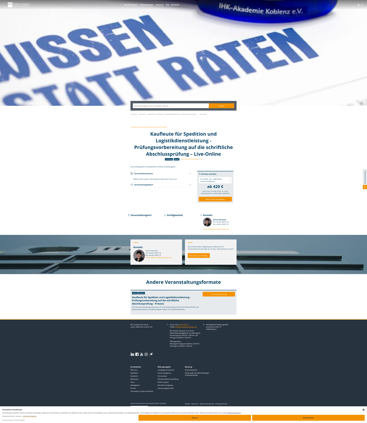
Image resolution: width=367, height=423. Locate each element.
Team (132, 382)
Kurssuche (142, 114)
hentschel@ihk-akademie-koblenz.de (216, 229)
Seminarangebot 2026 (166, 388)
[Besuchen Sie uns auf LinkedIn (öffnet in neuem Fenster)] (132, 354)
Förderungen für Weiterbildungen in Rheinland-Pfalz (197, 374)
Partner (133, 388)
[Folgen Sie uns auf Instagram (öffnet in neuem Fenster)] (146, 354)
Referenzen (134, 379)
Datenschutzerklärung (207, 404)
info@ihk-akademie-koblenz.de (186, 327)
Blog (167, 5)
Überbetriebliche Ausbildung (168, 379)
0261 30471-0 (184, 325)
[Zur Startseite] (62, 4)
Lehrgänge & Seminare (166, 370)
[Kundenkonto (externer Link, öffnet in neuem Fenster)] (359, 5)
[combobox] (171, 105)
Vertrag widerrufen (221, 404)
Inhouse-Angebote (164, 373)
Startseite (134, 114)
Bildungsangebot (146, 5)
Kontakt (187, 404)
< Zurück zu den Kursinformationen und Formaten (148, 127)
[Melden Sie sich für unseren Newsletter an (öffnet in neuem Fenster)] (150, 354)
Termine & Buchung (219, 294)
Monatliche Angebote (165, 385)
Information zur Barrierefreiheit (141, 391)
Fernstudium (162, 376)
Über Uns (133, 370)
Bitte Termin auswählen (215, 199)
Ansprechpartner (191, 370)
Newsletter (175, 5)
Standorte (134, 376)
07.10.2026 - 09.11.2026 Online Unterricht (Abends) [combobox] (211, 180)
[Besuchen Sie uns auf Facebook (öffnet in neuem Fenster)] (137, 354)
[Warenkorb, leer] (362, 5)
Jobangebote (135, 385)
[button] (201, 159)
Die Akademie (135, 367)
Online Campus (163, 382)
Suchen (222, 106)
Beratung (159, 5)
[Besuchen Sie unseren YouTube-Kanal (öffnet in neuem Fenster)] (141, 354)
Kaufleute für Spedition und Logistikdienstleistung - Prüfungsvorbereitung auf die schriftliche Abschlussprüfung (184, 114)
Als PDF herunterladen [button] (190, 159)
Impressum (194, 404)
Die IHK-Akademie (131, 5)
